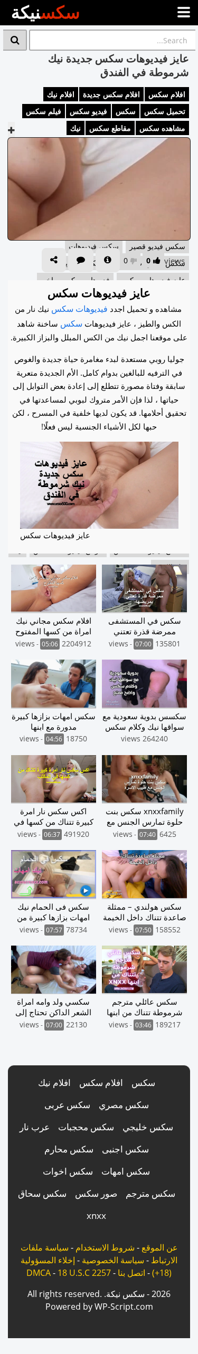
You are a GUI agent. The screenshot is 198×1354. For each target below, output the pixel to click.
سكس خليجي (147, 1127)
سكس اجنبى (125, 1149)
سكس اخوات (68, 1171)
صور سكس (96, 1193)
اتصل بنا (131, 1273)
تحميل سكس (164, 111)
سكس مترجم (150, 1193)
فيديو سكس (88, 111)
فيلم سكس (43, 111)
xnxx (96, 1215)
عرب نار (35, 1127)
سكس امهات (125, 1171)
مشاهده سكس (162, 128)
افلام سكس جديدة (111, 94)
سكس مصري (124, 1105)
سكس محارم (68, 1149)
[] (15, 40)
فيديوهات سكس (79, 308)
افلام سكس (166, 94)
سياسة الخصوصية (113, 1260)
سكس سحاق (42, 1193)
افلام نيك (60, 94)
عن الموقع (160, 1247)
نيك (75, 128)
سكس (126, 111)
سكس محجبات (86, 1127)
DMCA (38, 1273)
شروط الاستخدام (105, 1247)
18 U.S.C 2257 (84, 1273)
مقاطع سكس (110, 128)
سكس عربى (67, 1105)
